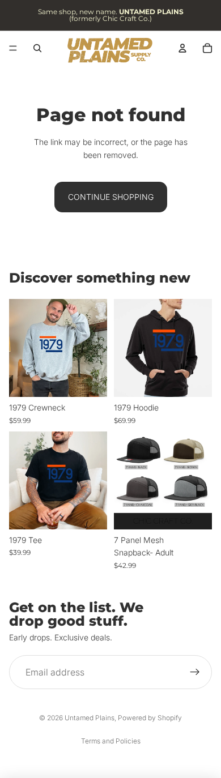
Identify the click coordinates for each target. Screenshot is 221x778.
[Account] (182, 48)
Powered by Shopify (150, 717)
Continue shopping (111, 197)
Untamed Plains (89, 717)
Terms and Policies (111, 741)
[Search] (37, 48)
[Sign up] (195, 672)
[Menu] (13, 48)
